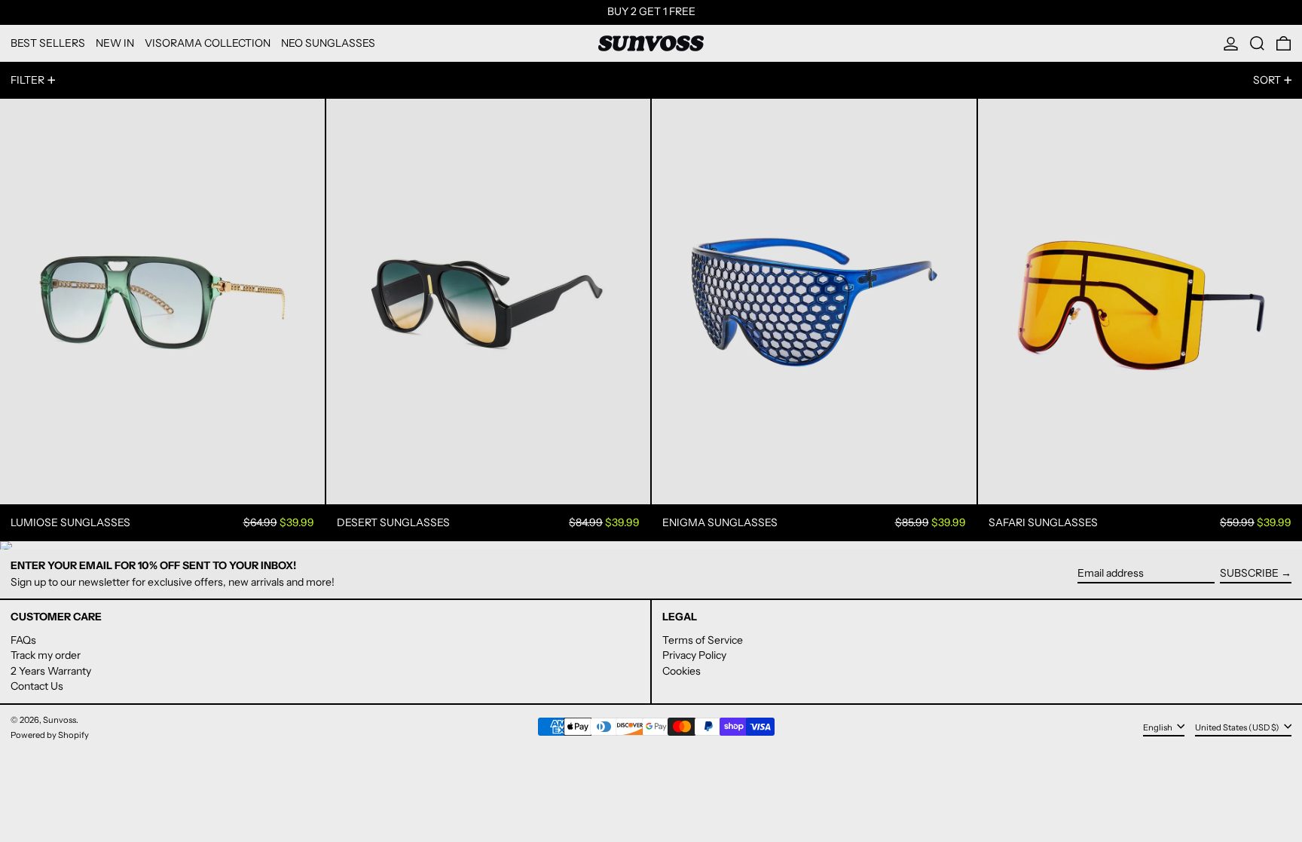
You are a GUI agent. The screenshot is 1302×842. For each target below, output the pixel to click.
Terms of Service (702, 640)
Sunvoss (59, 720)
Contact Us (37, 686)
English (1158, 726)
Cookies (681, 671)
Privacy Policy (694, 655)
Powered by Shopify (50, 735)
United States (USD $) (1238, 726)
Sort (1267, 80)
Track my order (46, 655)
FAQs (23, 640)
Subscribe (1249, 573)
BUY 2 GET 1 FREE (651, 11)
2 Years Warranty (51, 671)
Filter (27, 80)
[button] (1257, 43)
